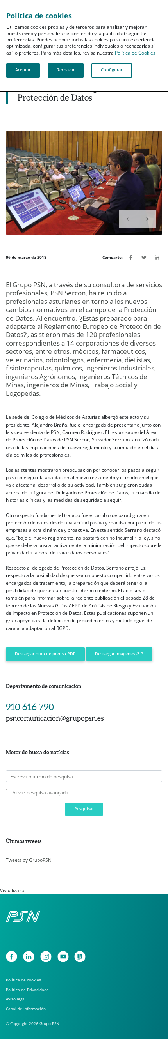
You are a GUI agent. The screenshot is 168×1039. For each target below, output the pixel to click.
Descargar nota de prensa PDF (45, 653)
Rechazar (66, 69)
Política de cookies (23, 980)
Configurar (111, 69)
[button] (128, 219)
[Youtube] (63, 956)
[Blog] (80, 956)
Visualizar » (12, 890)
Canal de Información (26, 1008)
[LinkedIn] (28, 956)
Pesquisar (84, 808)
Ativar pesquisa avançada (40, 793)
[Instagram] (46, 956)
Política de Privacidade (27, 989)
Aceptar (22, 69)
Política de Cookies (135, 52)
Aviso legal (16, 999)
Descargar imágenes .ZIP (119, 653)
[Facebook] (11, 956)
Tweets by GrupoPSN (29, 860)
